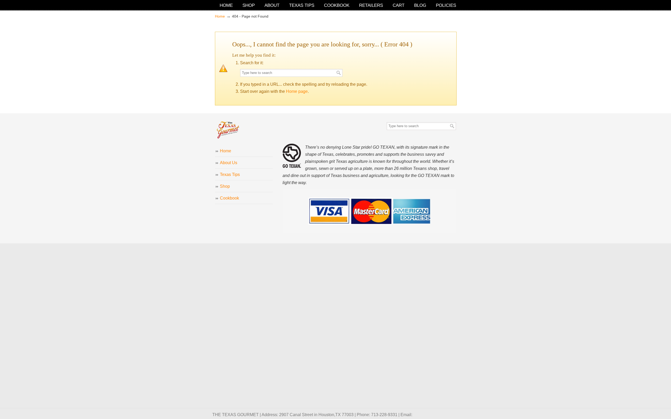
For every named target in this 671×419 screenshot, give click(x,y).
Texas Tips (230, 174)
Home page (297, 91)
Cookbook (229, 198)
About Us (228, 162)
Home (220, 16)
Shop (225, 186)
